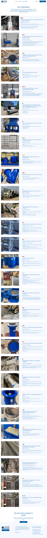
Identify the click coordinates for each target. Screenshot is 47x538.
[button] (9, 352)
